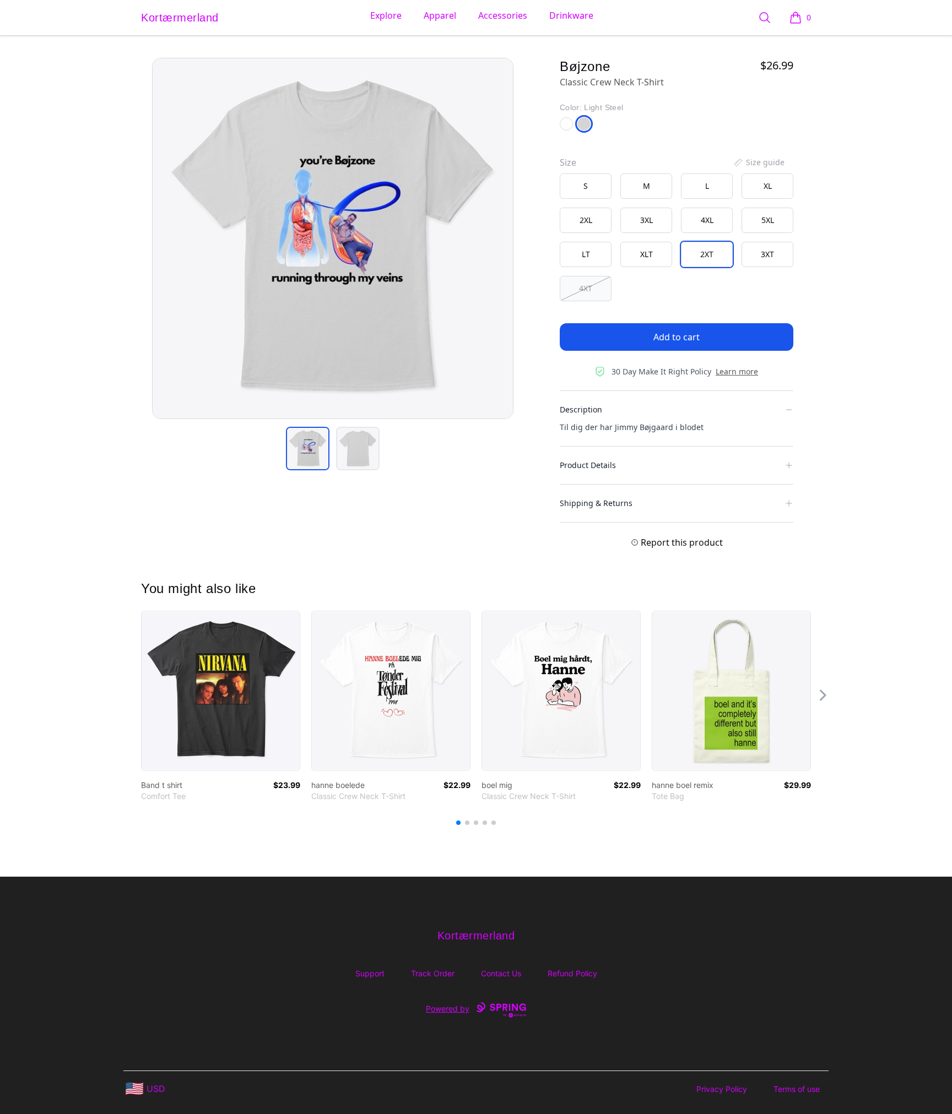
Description (581, 409)
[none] (759, 162)
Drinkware (571, 15)
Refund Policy (572, 973)
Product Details (588, 465)
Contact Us (501, 973)
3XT (767, 254)
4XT (585, 288)
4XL (707, 220)
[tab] (307, 448)
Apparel (440, 15)
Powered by (447, 1008)
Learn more (737, 371)
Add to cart (676, 337)
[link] (221, 690)
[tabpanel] (332, 238)
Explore (386, 15)
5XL (767, 220)
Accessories (502, 15)
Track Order (433, 973)
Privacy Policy (721, 1089)
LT (586, 254)
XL (768, 186)
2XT (706, 254)
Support (370, 973)
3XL (646, 220)
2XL (586, 220)
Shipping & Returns (596, 503)
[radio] (586, 186)
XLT (646, 254)
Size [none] (568, 162)
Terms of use (797, 1089)
